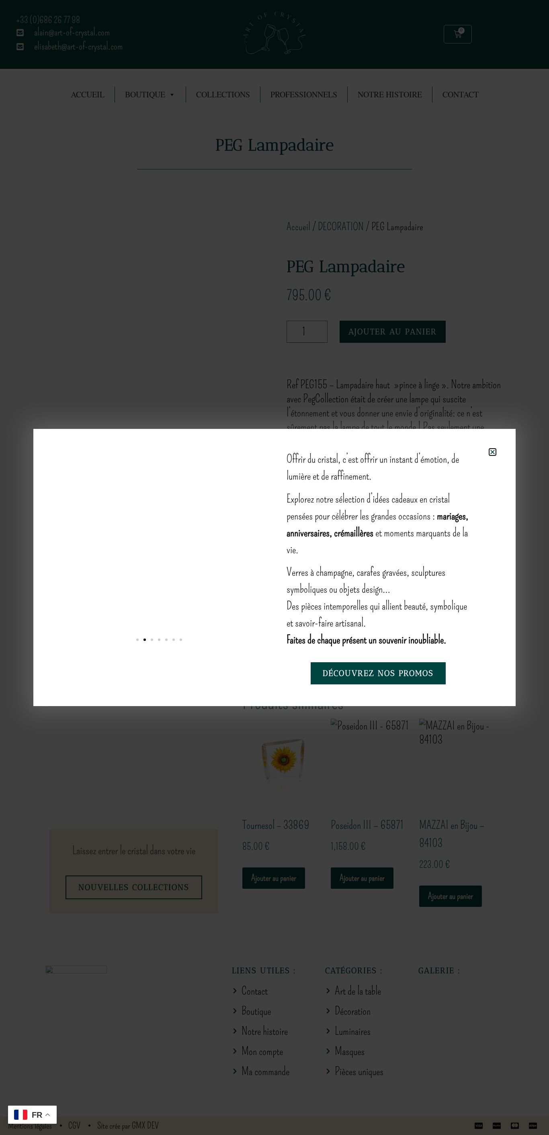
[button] (493, 452)
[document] (274, 567)
